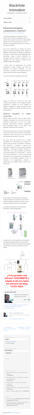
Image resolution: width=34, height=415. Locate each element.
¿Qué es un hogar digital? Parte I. (14, 391)
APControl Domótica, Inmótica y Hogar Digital (17, 402)
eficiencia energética (13, 305)
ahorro (6, 305)
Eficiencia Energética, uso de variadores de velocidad (16, 373)
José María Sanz (20, 33)
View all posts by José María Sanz (17, 318)
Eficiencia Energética (9, 308)
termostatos (7, 306)
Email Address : (9, 350)
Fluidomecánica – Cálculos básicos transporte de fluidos (9, 329)
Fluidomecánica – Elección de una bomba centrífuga (16, 383)
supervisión (25, 305)
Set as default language (10, 341)
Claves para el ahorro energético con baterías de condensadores (17, 378)
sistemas (20, 305)
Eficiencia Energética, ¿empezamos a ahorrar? (17, 387)
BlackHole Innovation (16, 412)
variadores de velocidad (16, 306)
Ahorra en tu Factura (11, 398)
